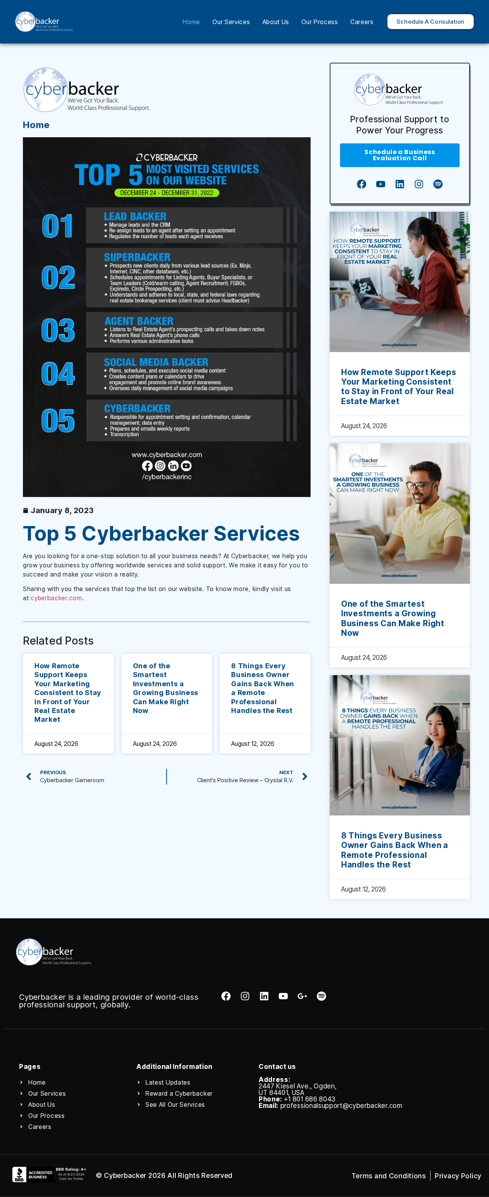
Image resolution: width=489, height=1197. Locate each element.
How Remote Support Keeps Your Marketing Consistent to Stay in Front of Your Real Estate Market (67, 692)
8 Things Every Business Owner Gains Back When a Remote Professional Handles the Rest (394, 850)
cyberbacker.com (56, 598)
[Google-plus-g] (302, 996)
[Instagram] (418, 184)
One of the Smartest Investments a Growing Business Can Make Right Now (392, 618)
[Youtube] (380, 184)
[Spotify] (437, 184)
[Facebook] (361, 184)
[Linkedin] (399, 184)
